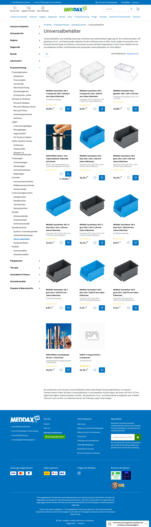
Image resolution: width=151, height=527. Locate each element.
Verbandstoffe (17, 33)
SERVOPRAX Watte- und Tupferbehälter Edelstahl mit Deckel (57, 159)
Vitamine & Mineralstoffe (21, 288)
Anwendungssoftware (22, 114)
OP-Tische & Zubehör (22, 137)
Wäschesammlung (21, 88)
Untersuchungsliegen (22, 126)
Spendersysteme (19, 227)
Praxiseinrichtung (18, 68)
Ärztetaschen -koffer (22, 95)
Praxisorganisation (19, 72)
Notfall (13, 54)
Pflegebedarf (16, 261)
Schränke (16, 177)
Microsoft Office (20, 110)
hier (79, 514)
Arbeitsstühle (19, 149)
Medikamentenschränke (23, 185)
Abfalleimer (18, 76)
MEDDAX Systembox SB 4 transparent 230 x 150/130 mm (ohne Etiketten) (57, 93)
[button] (125, 54)
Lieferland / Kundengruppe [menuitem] (107, 2)
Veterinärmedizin (18, 281)
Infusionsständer (20, 216)
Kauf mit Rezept (43, 11)
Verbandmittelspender (23, 235)
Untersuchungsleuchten (22, 193)
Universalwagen (20, 162)
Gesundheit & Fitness (20, 274)
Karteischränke (19, 189)
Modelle (15, 247)
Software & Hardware (21, 99)
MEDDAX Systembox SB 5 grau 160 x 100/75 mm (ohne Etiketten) (125, 292)
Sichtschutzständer (21, 224)
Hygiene (14, 40)
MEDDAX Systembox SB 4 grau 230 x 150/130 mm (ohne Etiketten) (57, 292)
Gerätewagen (19, 166)
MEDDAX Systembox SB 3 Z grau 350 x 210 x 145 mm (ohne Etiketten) (91, 227)
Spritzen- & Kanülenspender (25, 231)
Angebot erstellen (28, 11)
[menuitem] (19, 16)
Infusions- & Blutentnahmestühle (22, 154)
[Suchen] (132, 9)
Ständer (15, 212)
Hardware (17, 118)
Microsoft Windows (21, 103)
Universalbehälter (21, 239)
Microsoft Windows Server (24, 107)
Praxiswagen (17, 158)
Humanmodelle (20, 251)
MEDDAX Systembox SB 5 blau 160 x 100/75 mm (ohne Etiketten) (92, 292)
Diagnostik (15, 47)
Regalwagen (18, 174)
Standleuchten (19, 197)
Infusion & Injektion (19, 26)
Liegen (14, 122)
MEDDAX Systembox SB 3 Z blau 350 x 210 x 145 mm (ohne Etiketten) (57, 227)
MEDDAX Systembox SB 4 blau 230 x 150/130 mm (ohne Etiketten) (124, 227)
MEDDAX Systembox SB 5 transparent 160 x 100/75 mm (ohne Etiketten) (91, 93)
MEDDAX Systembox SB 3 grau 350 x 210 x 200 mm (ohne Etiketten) (124, 159)
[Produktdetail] (68, 174)
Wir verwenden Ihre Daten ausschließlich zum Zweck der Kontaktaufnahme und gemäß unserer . (126, 445)
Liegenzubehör (19, 133)
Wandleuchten (19, 201)
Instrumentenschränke (23, 181)
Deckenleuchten (20, 208)
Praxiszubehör (19, 80)
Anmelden (125, 2)
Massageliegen (19, 130)
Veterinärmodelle (20, 254)
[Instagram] (79, 473)
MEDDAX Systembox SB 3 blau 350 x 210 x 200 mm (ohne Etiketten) (90, 159)
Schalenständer (20, 220)
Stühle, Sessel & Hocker (22, 141)
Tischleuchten (19, 204)
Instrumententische (21, 170)
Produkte (48, 25)
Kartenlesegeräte (21, 91)
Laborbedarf (16, 61)
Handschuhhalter (20, 243)
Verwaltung (18, 84)
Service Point (15, 11)
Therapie (14, 268)
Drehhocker (18, 145)
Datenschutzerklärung (131, 448)
